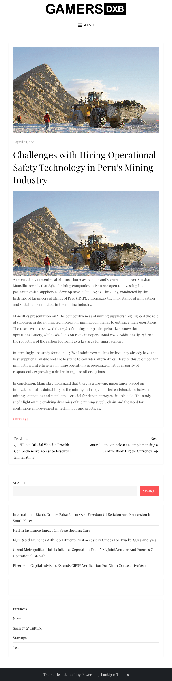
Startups (20, 637)
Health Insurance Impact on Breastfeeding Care (51, 530)
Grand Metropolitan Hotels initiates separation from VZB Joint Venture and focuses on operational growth (84, 552)
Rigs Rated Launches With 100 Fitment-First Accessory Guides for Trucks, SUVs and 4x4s (84, 540)
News (17, 618)
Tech (17, 647)
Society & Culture (27, 628)
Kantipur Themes (115, 674)
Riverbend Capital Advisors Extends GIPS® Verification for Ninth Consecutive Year (79, 565)
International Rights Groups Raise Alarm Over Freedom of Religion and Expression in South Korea (82, 517)
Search (20, 483)
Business (20, 419)
